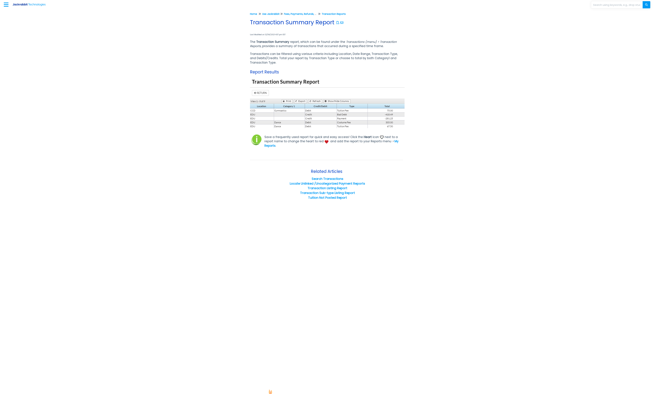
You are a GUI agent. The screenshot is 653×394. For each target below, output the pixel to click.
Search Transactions (327, 179)
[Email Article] (342, 23)
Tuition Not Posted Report (327, 197)
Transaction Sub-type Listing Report (327, 193)
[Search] (646, 4)
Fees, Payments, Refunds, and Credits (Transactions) (315, 14)
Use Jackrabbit (271, 14)
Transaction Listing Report (327, 188)
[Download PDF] (338, 23)
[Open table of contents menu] (7, 4)
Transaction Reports (334, 14)
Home (253, 14)
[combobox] (617, 4)
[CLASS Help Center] (30, 3)
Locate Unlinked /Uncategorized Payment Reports (327, 183)
